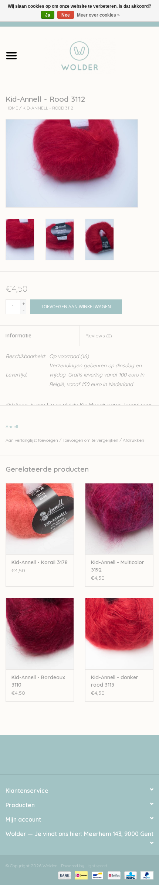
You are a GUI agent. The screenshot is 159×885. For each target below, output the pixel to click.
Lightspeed (96, 865)
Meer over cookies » (98, 15)
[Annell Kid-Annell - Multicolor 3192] (119, 519)
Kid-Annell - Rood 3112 (48, 108)
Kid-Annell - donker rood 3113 (114, 681)
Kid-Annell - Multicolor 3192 (117, 566)
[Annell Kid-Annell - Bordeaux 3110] (40, 633)
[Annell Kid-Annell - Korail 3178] (40, 519)
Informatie (18, 335)
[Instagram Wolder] (86, 757)
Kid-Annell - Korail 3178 (39, 562)
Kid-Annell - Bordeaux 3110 (38, 681)
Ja (47, 15)
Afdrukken (133, 440)
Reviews (98, 335)
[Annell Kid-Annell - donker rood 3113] (119, 633)
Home (12, 108)
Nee (65, 15)
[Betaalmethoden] (63, 875)
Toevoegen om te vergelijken (90, 440)
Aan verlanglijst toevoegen (32, 440)
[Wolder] (91, 55)
